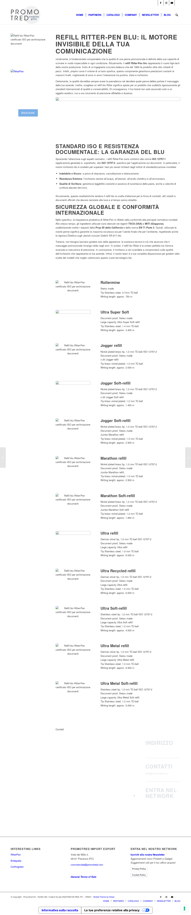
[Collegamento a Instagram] (166, 3)
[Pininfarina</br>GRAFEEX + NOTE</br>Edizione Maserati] (3, 457)
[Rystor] (188, 457)
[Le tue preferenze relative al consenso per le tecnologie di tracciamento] (184, 908)
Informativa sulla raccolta (60, 910)
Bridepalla (16, 860)
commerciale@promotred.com (87, 864)
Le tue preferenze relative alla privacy (112, 910)
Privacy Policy (139, 868)
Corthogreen (17, 866)
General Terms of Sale (83, 876)
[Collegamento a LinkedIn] (155, 3)
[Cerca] (176, 15)
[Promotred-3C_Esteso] (25, 15)
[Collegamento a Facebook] (160, 3)
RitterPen (16, 854)
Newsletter (164, 803)
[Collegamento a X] (177, 3)
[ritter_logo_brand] (28, 86)
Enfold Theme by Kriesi (103, 896)
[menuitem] (80, 15)
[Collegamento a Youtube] (172, 3)
